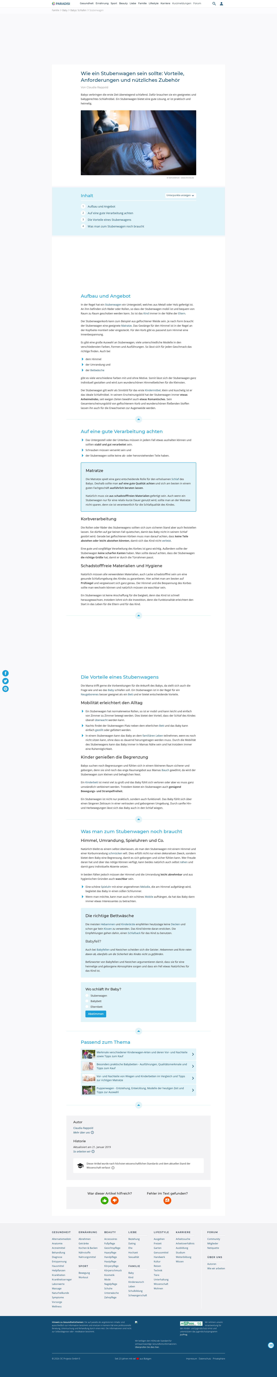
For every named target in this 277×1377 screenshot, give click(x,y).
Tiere (156, 1275)
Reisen (157, 1266)
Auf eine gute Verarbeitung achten (110, 213)
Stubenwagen (113, 304)
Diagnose (57, 1257)
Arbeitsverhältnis (185, 1243)
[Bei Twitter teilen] (5, 681)
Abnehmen (85, 1239)
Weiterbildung (183, 1257)
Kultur (157, 1261)
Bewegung (84, 1272)
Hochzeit (133, 1252)
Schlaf (175, 479)
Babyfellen (103, 949)
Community (213, 1239)
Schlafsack (134, 933)
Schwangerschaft (137, 1295)
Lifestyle (154, 3)
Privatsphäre (219, 1358)
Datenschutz (205, 1358)
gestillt (99, 730)
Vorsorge (57, 1302)
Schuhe (108, 1288)
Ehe (130, 1248)
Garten (157, 1248)
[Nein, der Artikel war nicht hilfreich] (115, 1200)
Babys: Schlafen (78, 10)
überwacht (101, 720)
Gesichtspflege (112, 1248)
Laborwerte (58, 1284)
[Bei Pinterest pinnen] (5, 689)
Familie (142, 3)
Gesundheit (87, 3)
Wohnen (158, 1288)
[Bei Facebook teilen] (5, 673)
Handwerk (159, 1257)
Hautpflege (110, 1261)
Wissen (180, 1261)
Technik (158, 1270)
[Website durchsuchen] (214, 3)
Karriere (165, 3)
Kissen (108, 928)
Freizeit (158, 1243)
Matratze (126, 325)
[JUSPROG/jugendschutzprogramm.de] (191, 1323)
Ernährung (102, 3)
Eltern (181, 313)
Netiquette (213, 1248)
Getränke (84, 1243)
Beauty (123, 3)
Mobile (149, 896)
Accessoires (110, 1239)
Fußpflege (109, 1243)
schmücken (115, 853)
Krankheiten (58, 1275)
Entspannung (59, 1261)
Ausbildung (182, 1248)
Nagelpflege (110, 1284)
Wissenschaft (161, 1284)
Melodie (145, 886)
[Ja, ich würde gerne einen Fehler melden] (167, 1200)
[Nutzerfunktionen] (221, 3)
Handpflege (110, 1257)
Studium (180, 1252)
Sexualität (133, 1257)
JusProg (183, 1334)
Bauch (165, 770)
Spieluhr (106, 886)
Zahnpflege (110, 1297)
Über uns (214, 1257)
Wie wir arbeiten (216, 1268)
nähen (184, 862)
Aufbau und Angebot (101, 206)
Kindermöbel (153, 390)
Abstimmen (96, 1013)
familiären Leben (153, 735)
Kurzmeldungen (181, 3)
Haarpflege (110, 1252)
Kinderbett (91, 782)
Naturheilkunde (60, 1293)
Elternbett (96, 1006)
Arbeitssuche (183, 1239)
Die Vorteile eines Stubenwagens (109, 220)
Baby (64, 10)
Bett (130, 694)
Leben (131, 1286)
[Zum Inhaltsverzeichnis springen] (138, 419)
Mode (107, 1279)
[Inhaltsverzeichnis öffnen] (271, 1345)
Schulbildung (135, 1290)
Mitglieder (212, 1243)
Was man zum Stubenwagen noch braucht (116, 226)
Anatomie (57, 1243)
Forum (197, 3)
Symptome (58, 1297)
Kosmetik (109, 1275)
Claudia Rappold (83, 1128)
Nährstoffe (84, 1252)
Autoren (211, 1264)
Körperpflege (111, 1266)
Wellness (57, 1306)
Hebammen (108, 924)
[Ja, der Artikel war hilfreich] (104, 1200)
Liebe (133, 3)
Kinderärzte (128, 924)
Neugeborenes (90, 694)
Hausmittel (58, 1266)
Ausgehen (159, 1239)
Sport (114, 3)
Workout (83, 1277)
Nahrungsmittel (87, 1257)
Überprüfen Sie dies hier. (147, 1347)
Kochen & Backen (88, 1248)
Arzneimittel (58, 1248)
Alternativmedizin (61, 1239)
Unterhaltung (161, 1279)
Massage (56, 1288)
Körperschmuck (113, 1270)
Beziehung (134, 1239)
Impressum (191, 1358)
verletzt (166, 540)
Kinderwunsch (136, 1282)
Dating (132, 1243)
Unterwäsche (111, 1293)
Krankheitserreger (62, 1279)
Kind (146, 313)
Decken (175, 924)
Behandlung (58, 1252)
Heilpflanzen (58, 1270)
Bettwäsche (97, 370)
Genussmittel (161, 1252)
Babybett (96, 1001)
